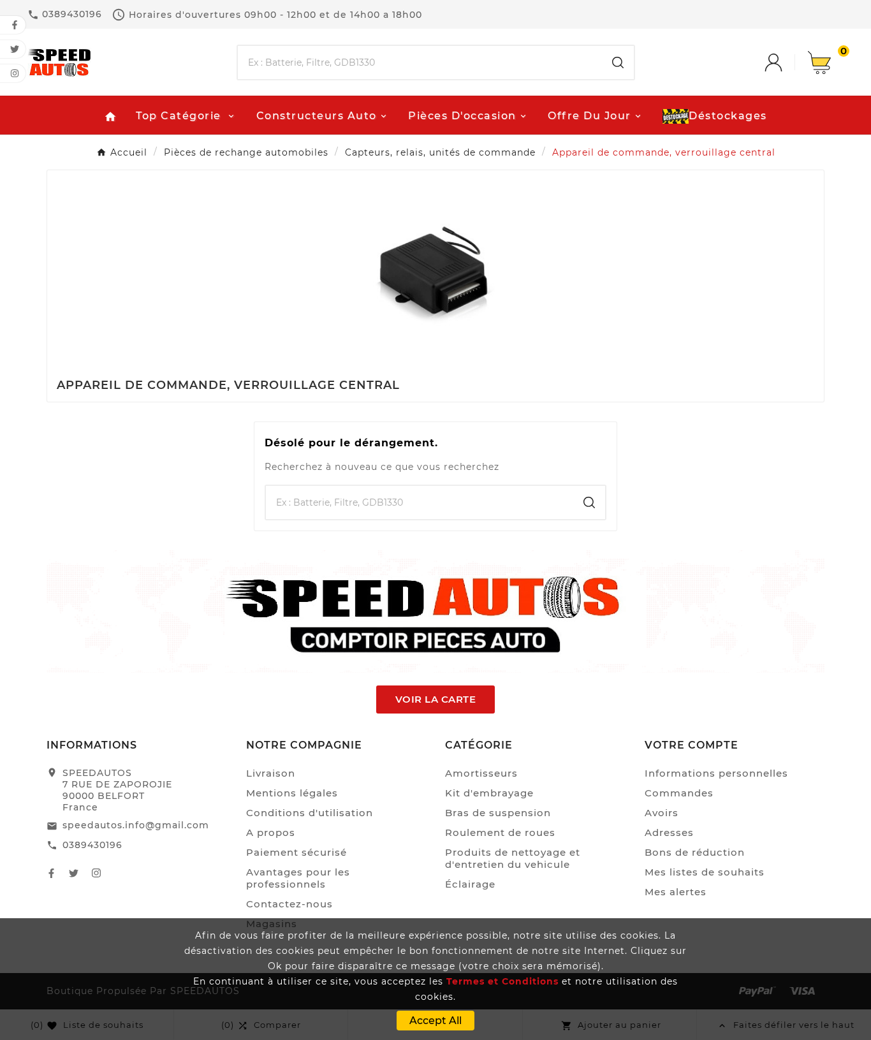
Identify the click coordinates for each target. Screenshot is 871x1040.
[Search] (618, 62)
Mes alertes (675, 892)
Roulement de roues (500, 832)
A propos (270, 832)
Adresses (669, 832)
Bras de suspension (498, 813)
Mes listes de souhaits (705, 872)
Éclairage (470, 884)
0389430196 (92, 845)
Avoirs (661, 813)
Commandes (679, 793)
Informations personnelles (716, 773)
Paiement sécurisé (296, 852)
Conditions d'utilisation (309, 813)
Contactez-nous (289, 904)
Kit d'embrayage (489, 793)
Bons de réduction (695, 852)
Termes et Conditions (502, 981)
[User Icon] (786, 62)
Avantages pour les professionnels (298, 878)
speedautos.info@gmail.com (135, 825)
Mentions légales (292, 793)
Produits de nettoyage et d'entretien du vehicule (512, 858)
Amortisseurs (481, 773)
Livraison (270, 773)
